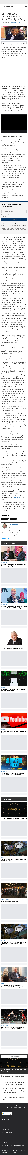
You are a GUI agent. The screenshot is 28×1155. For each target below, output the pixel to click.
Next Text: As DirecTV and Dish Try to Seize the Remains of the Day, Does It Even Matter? (14, 1090)
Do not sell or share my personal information (13, 1145)
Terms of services (19, 223)
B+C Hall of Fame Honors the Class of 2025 (14, 1070)
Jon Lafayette (6, 22)
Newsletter (23, 43)
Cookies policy (5, 1129)
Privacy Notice (21, 225)
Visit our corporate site (13, 1108)
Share (5, 43)
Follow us (16, 43)
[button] (2, 6)
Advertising (10, 10)
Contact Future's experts (8, 1122)
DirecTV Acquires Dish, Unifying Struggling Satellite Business (13, 1083)
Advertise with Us (6, 1139)
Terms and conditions (7, 1119)
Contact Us (4, 1142)
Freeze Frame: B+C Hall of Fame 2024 (13, 1098)
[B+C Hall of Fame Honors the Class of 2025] (14, 1066)
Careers (4, 1135)
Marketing (4, 10)
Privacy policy (5, 1126)
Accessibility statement (7, 1132)
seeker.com (17, 497)
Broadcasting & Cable (16, 22)
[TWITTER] (10, 527)
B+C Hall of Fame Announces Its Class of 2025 (13, 1077)
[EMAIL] (12, 527)
